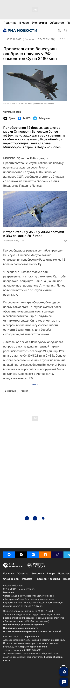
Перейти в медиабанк (44, 103)
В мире (51, 573)
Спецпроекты (11, 578)
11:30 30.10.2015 (12, 39)
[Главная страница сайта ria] (19, 30)
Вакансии (8, 592)
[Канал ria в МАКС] (9, 554)
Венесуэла (10, 390)
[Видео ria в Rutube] (57, 554)
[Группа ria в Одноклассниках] (45, 554)
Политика (8, 573)
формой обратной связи (33, 646)
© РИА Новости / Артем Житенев (18, 103)
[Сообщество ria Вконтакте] (33, 554)
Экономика (38, 573)
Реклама (27, 578)
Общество (22, 573)
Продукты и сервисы (47, 578)
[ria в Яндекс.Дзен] (21, 554)
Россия (24, 390)
